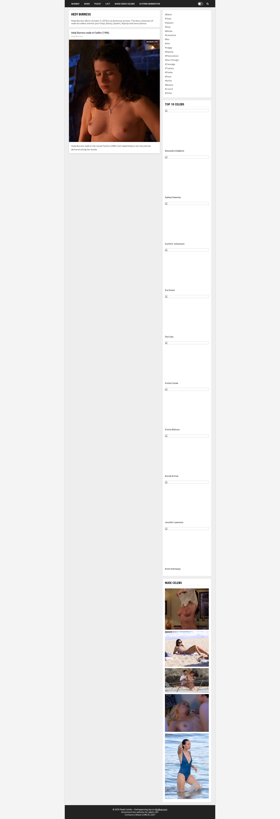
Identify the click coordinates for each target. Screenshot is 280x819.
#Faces (168, 76)
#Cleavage (170, 64)
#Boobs (169, 31)
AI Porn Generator (149, 3)
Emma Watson (172, 429)
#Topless (169, 68)
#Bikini (168, 14)
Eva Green (170, 290)
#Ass (167, 39)
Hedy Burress (77, 36)
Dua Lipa (169, 336)
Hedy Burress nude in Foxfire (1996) (90, 32)
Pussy (97, 3)
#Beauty (169, 84)
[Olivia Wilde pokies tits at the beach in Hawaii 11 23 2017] (187, 765)
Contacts (129, 814)
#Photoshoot (171, 55)
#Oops (168, 18)
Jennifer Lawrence (174, 522)
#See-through (172, 59)
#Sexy (167, 26)
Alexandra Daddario (174, 150)
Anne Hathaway (173, 568)
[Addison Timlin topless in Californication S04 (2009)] (187, 608)
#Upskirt (169, 22)
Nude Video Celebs (125, 3)
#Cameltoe (170, 35)
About (138, 814)
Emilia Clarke (171, 383)
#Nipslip (169, 51)
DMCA (146, 814)
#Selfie (168, 80)
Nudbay (75, 3)
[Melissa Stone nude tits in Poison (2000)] (187, 712)
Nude (87, 3)
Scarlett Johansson (174, 243)
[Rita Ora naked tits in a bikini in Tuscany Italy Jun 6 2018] (187, 680)
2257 (153, 814)
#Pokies (169, 72)
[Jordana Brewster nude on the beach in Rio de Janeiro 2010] (187, 648)
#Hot (167, 43)
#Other (168, 93)
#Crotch (169, 88)
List (108, 3)
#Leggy (168, 47)
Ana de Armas (171, 475)
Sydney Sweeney (173, 197)
